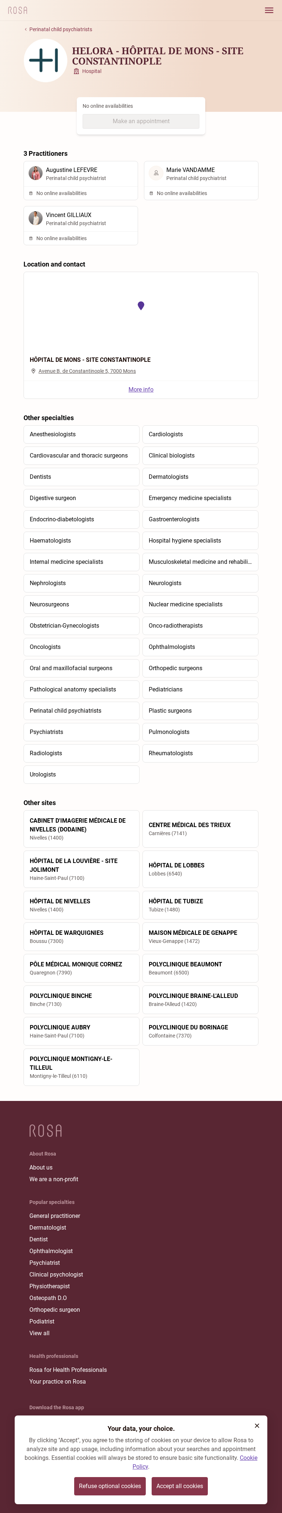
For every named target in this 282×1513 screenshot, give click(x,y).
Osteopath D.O (48, 1298)
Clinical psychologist (56, 1274)
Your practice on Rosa (57, 1381)
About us (41, 1167)
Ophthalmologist (51, 1251)
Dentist (38, 1239)
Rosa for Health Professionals (68, 1369)
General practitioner (54, 1215)
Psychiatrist (44, 1262)
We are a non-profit (53, 1179)
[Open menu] (269, 10)
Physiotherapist (49, 1286)
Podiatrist (41, 1321)
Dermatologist (47, 1227)
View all (39, 1333)
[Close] (257, 1425)
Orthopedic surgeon (54, 1309)
